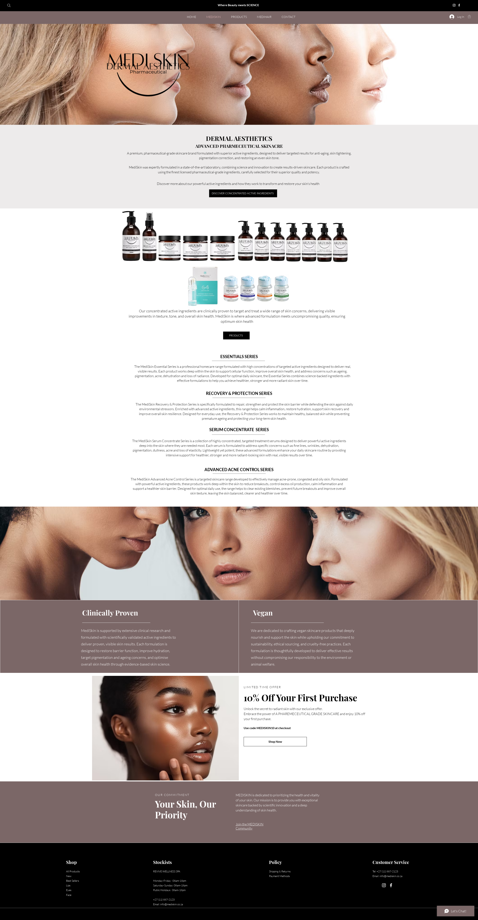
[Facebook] (459, 5)
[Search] (9, 5)
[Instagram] (454, 5)
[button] (469, 16)
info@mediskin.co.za (171, 904)
